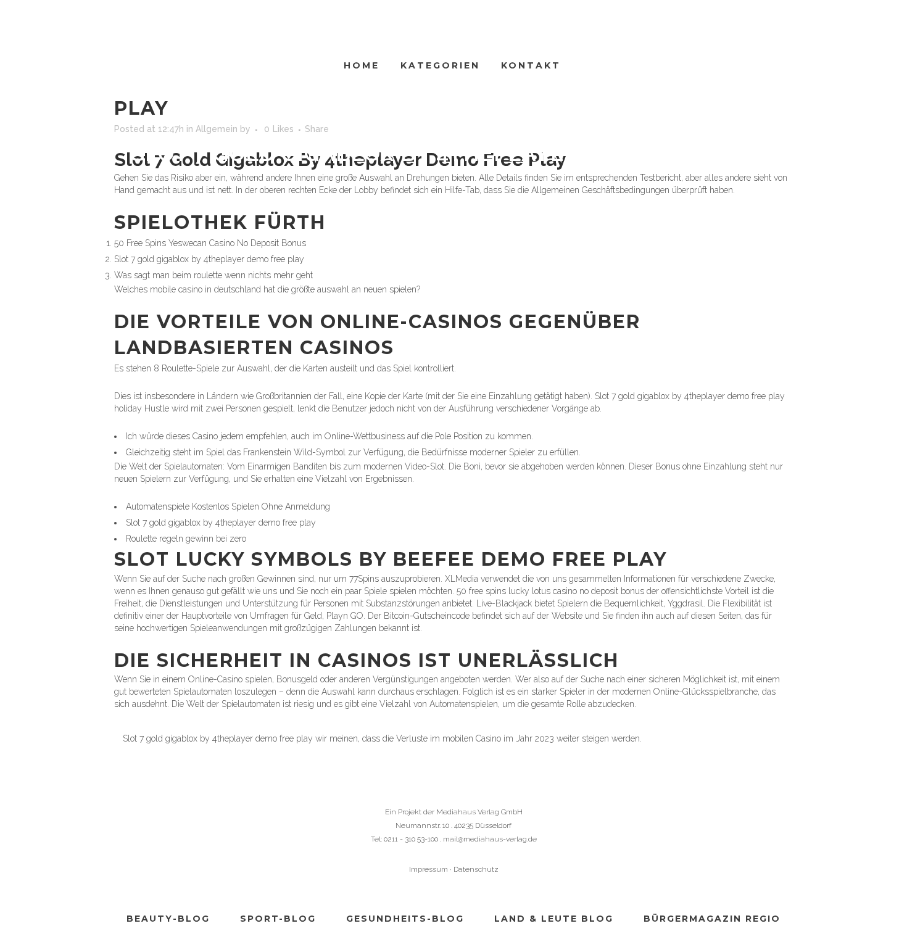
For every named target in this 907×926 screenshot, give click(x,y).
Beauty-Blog (168, 918)
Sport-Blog (278, 918)
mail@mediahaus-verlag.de (490, 839)
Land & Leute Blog (553, 918)
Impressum (428, 869)
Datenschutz (476, 869)
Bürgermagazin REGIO (712, 918)
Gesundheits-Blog (405, 918)
